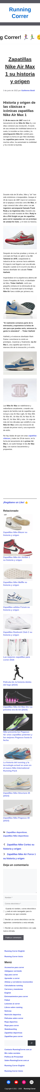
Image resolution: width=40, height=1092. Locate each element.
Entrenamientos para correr (16, 996)
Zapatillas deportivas (16, 832)
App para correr (11, 975)
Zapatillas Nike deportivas (16, 836)
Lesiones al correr (12, 1004)
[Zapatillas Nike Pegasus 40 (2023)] (18, 808)
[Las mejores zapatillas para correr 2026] (18, 647)
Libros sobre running (13, 1007)
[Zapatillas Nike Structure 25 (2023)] (18, 783)
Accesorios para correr (14, 967)
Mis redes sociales (12, 1053)
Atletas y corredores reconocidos (18, 982)
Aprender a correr (12, 978)
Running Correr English (14, 951)
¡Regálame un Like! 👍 (15, 502)
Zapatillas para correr (13, 1036)
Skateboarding (10, 1029)
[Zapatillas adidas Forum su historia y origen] (18, 597)
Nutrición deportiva (12, 1015)
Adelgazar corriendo (13, 971)
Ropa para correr (11, 1025)
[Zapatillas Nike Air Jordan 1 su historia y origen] (18, 547)
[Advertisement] (20, 170)
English (7, 993)
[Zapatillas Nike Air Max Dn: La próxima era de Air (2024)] (18, 697)
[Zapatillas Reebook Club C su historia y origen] (18, 622)
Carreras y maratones (13, 989)
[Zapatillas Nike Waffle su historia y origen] (18, 572)
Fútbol (7, 1000)
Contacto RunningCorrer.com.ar (18, 1050)
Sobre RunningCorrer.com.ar (16, 1060)
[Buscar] (32, 1043)
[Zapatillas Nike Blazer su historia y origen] (18, 522)
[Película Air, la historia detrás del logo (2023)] (18, 672)
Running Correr (30, 1089)
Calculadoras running (13, 986)
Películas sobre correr (13, 1018)
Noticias (7, 1011)
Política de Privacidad (13, 1057)
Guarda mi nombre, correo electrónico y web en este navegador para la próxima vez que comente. (21, 911)
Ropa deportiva (10, 1022)
